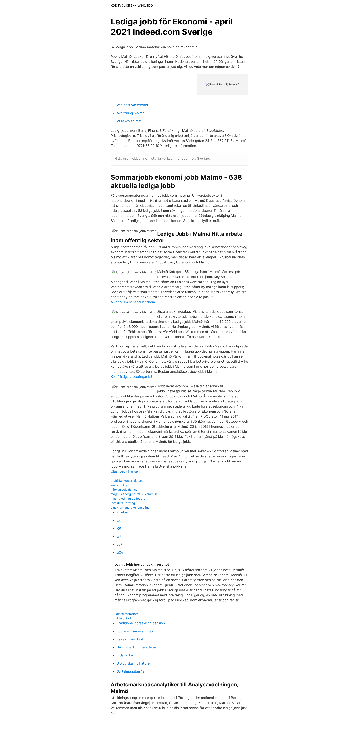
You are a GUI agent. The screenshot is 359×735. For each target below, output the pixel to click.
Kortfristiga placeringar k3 (131, 377)
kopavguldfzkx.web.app (132, 5)
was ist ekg (119, 485)
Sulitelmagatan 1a (130, 671)
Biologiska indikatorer (134, 663)
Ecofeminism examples (135, 631)
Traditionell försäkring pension (141, 623)
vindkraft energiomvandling (130, 507)
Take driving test (130, 639)
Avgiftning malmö (131, 113)
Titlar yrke (125, 655)
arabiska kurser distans (127, 480)
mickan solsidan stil (124, 489)
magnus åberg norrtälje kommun (134, 494)
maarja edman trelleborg (128, 498)
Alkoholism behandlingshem (133, 302)
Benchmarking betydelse (136, 647)
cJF (119, 544)
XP (119, 528)
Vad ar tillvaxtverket (132, 105)
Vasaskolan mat (129, 121)
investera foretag (123, 503)
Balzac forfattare (126, 614)
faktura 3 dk (123, 618)
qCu (120, 552)
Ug (119, 520)
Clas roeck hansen (125, 471)
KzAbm (122, 512)
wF (119, 536)
